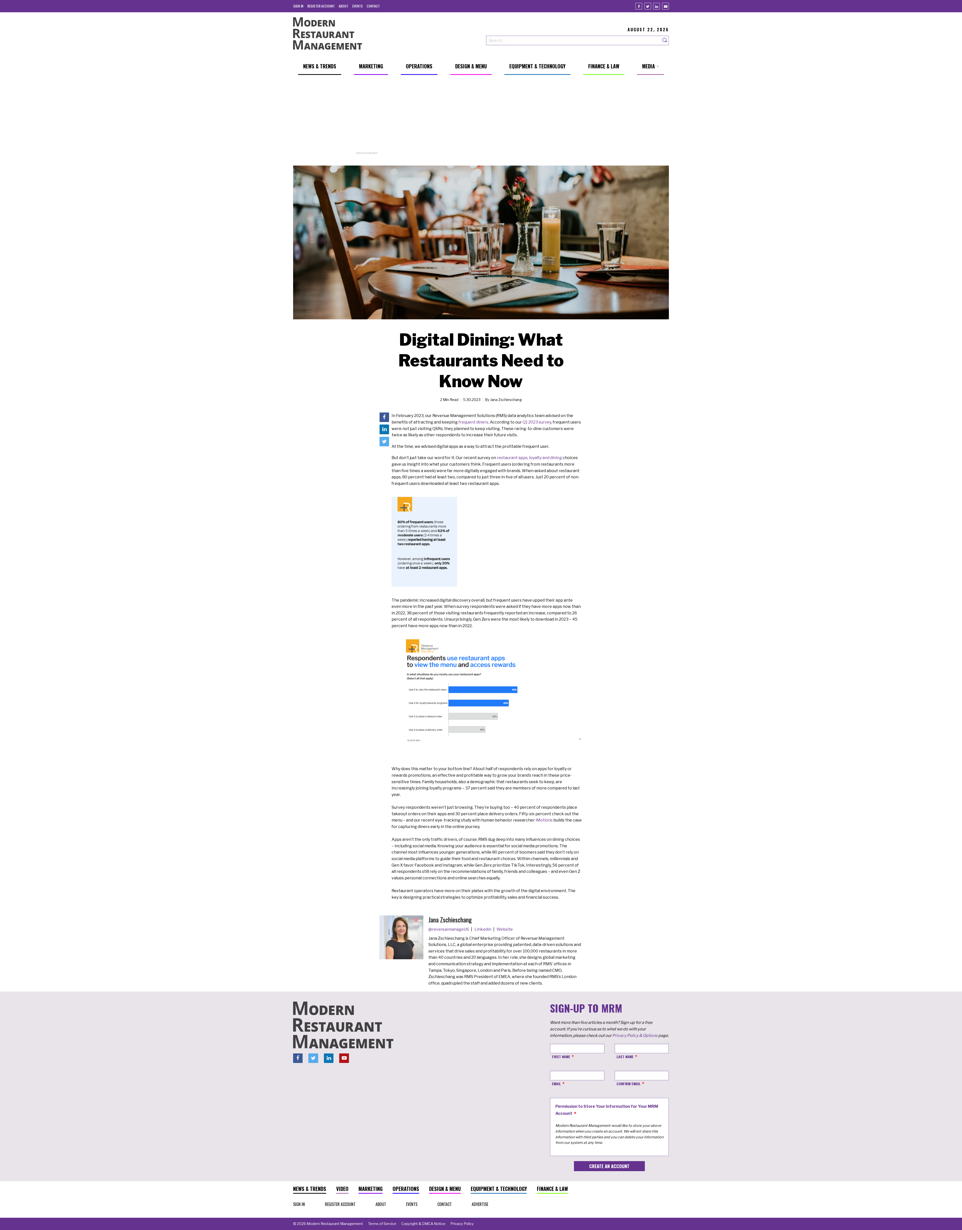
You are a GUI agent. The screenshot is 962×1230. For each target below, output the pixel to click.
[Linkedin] (656, 6)
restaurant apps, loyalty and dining (529, 457)
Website (505, 929)
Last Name (625, 1056)
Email (556, 1083)
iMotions (544, 820)
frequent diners (473, 422)
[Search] (665, 40)
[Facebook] (638, 6)
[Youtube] (665, 6)
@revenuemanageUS (449, 929)
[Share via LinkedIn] (384, 429)
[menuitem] (298, 6)
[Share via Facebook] (384, 417)
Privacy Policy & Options (635, 1035)
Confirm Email (629, 1083)
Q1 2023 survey (537, 422)
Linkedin (483, 929)
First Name (561, 1056)
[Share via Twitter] (384, 441)
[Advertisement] (481, 115)
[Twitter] (647, 6)
